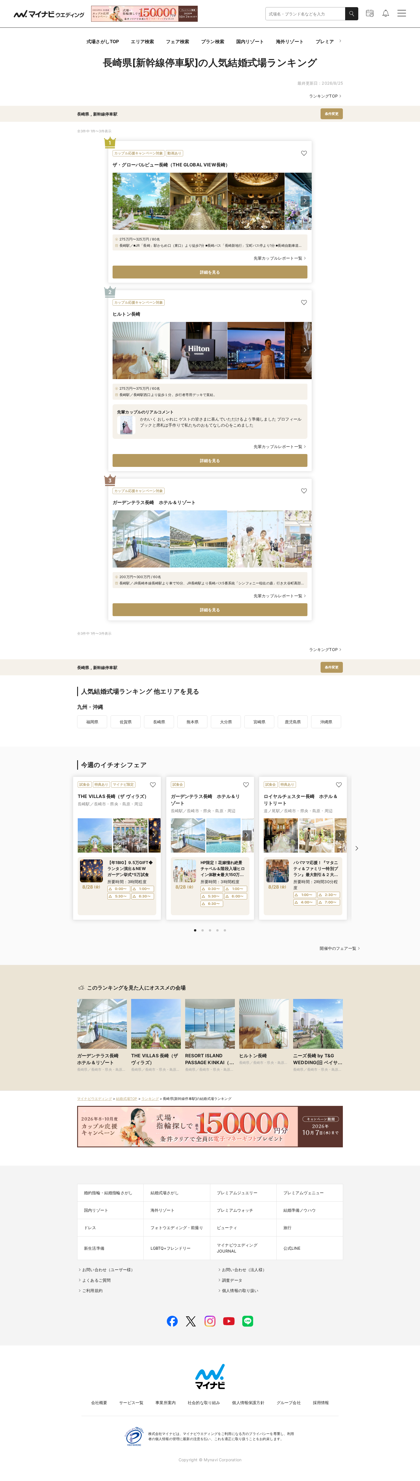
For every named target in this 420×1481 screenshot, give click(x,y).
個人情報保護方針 (248, 1402)
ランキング (150, 1098)
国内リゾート (250, 41)
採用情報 (321, 1402)
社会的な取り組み (204, 1402)
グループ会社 (289, 1402)
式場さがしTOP (103, 41)
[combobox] (305, 14)
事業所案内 (165, 1402)
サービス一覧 (131, 1402)
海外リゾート (290, 41)
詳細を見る (210, 272)
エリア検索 (142, 41)
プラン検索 (212, 41)
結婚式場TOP (126, 1098)
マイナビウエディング (94, 1098)
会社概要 (99, 1402)
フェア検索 (177, 41)
